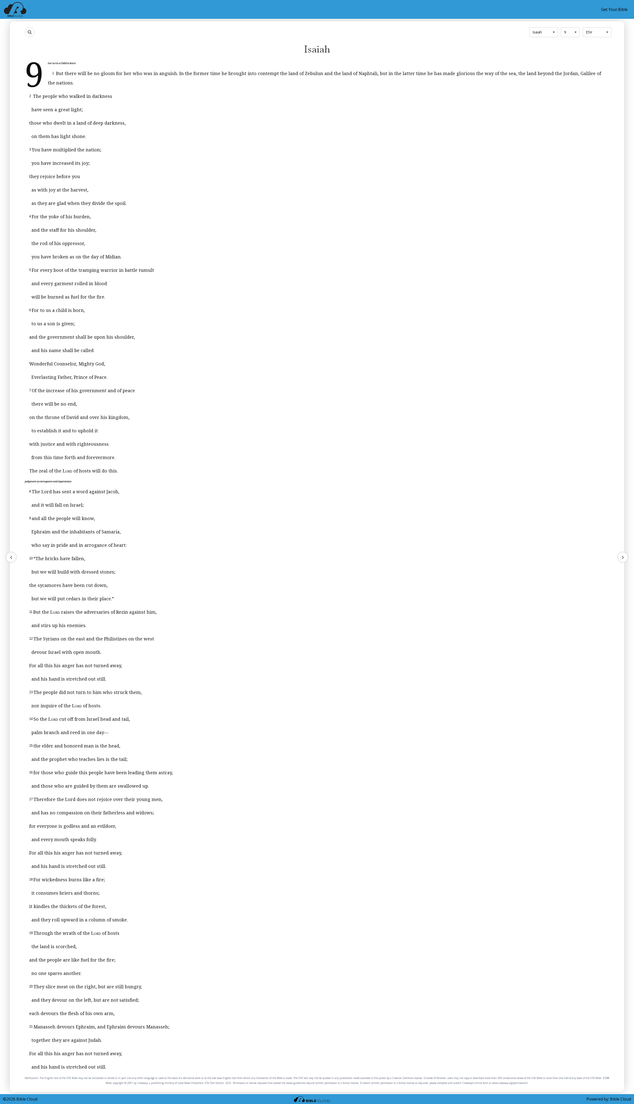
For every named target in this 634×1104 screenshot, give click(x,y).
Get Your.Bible (614, 9)
